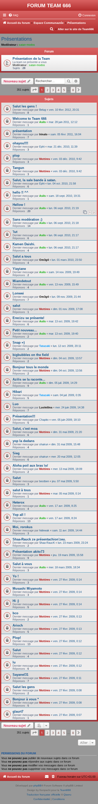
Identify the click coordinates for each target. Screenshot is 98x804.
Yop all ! (19, 515)
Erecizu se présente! (28, 318)
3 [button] (53, 90)
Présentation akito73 (28, 551)
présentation (22, 131)
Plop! (17, 638)
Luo (16, 404)
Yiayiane (19, 269)
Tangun (18, 168)
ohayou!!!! (20, 143)
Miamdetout (22, 281)
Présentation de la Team (31, 58)
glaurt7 (18, 711)
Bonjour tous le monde (30, 367)
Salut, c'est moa (25, 428)
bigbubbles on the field (31, 355)
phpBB (37, 785)
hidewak (44, 530)
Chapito (43, 419)
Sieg (16, 453)
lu (14, 662)
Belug (42, 109)
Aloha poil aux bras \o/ (30, 465)
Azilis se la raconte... (29, 379)
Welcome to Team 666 (29, 118)
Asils (42, 121)
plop (16, 155)
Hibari (17, 392)
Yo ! (16, 576)
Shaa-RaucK (47, 542)
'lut (15, 232)
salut (16, 305)
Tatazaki (44, 345)
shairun (43, 444)
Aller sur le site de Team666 (76, 29)
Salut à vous (22, 564)
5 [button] (64, 90)
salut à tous (22, 490)
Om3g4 (44, 259)
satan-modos (27, 44)
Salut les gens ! (25, 106)
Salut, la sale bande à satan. (34, 180)
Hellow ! (19, 205)
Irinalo (43, 134)
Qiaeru (67, 794)
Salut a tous (22, 256)
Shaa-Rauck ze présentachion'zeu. (39, 539)
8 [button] (73, 90)
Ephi (41, 146)
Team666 (65, 790)
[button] (34, 90)
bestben (44, 481)
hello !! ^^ (20, 192)
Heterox (18, 502)
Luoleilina (45, 407)
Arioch (18, 625)
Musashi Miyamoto (27, 588)
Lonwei (18, 293)
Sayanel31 (20, 674)
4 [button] (58, 90)
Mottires (44, 158)
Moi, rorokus (22, 527)
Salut (17, 478)
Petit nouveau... (25, 330)
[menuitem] (13, 15)
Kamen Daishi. (24, 244)
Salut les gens (24, 687)
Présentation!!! (24, 416)
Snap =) (19, 342)
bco (15, 613)
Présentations (16, 39)
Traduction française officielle (43, 794)
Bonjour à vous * (26, 699)
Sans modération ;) (27, 219)
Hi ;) (16, 601)
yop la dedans (23, 441)
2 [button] (47, 90)
